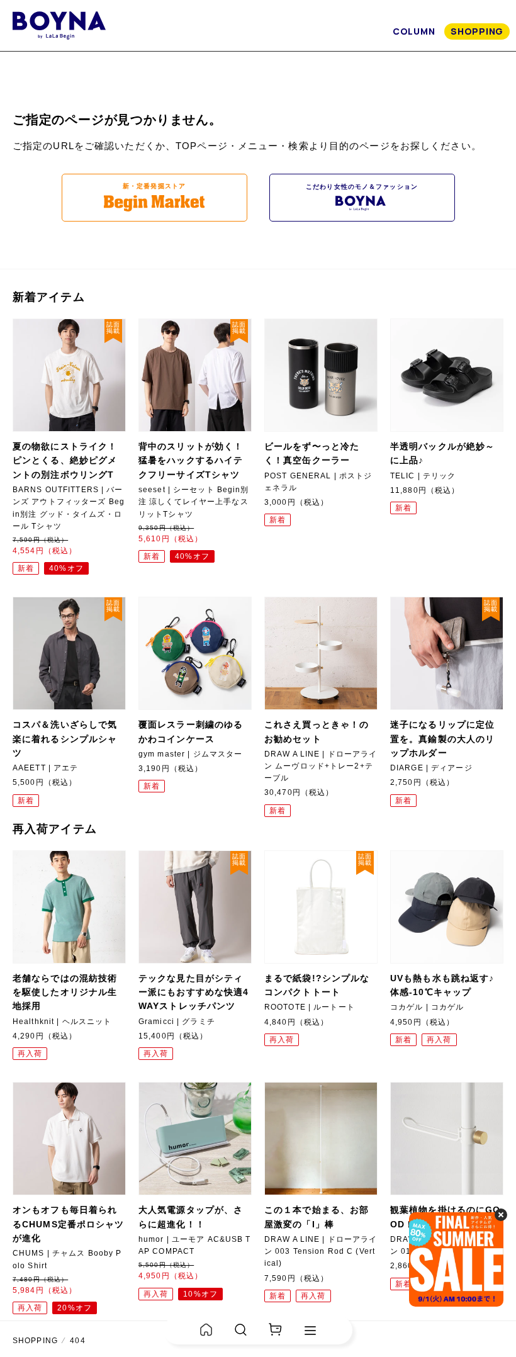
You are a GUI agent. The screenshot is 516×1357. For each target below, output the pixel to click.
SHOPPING (477, 31)
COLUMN (414, 31)
